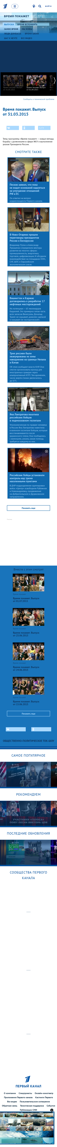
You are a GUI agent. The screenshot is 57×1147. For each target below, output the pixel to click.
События (51, 1105)
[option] (13, 81)
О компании (10, 1093)
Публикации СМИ (28, 1109)
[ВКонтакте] (13, 128)
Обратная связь (9, 1105)
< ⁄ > (41, 128)
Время (16, 16)
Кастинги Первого (44, 1097)
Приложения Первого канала (18, 1097)
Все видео (12, 1101)
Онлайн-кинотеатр (44, 1093)
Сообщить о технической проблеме (38, 99)
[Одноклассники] (28, 128)
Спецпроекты (25, 1093)
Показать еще (28, 508)
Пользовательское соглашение (35, 1101)
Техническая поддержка (32, 1105)
